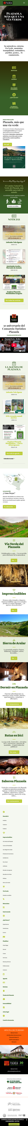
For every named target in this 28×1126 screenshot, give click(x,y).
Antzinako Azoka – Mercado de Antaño (14, 267)
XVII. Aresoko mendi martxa (14, 417)
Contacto (5, 970)
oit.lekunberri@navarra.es (14, 1035)
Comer (4, 953)
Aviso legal (6, 1012)
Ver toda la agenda (13, 453)
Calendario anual (8, 458)
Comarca (5, 824)
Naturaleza (6, 903)
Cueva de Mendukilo (7, 845)
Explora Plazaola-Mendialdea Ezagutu (14, 292)
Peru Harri (5, 862)
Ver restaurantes (13, 801)
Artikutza (5, 866)
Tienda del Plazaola (8, 995)
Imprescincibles (7, 837)
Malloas (4, 878)
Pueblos (4, 820)
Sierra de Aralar (6, 882)
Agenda (5, 978)
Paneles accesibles (13, 206)
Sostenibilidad (7, 1003)
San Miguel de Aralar (7, 849)
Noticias (5, 987)
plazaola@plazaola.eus (14, 1071)
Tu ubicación (8, 507)
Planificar (5, 941)
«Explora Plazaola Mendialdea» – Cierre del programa (14, 443)
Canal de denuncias (8, 1020)
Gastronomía (6, 912)
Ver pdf (6, 144)
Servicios (5, 957)
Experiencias (6, 924)
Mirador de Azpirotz (7, 870)
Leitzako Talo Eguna (14, 242)
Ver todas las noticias (13, 300)
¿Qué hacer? (6, 920)
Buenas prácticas (7, 961)
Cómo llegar (5, 945)
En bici (4, 932)
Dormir (4, 949)
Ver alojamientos (13, 704)
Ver (13, 560)
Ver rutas (13, 752)
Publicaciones (6, 965)
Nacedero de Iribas (7, 874)
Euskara (4, 828)
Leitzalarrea (5, 857)
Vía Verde (6, 891)
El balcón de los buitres (8, 853)
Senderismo (5, 928)
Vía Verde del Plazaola (8, 841)
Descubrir (6, 816)
